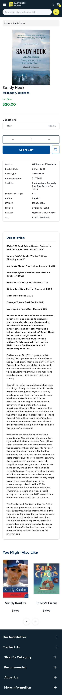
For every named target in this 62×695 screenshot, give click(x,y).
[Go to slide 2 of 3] (35, 621)
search (56, 12)
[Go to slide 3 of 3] (26, 621)
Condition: (9, 119)
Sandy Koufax (15, 603)
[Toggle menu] (4, 4)
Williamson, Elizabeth (16, 92)
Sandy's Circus (46, 603)
